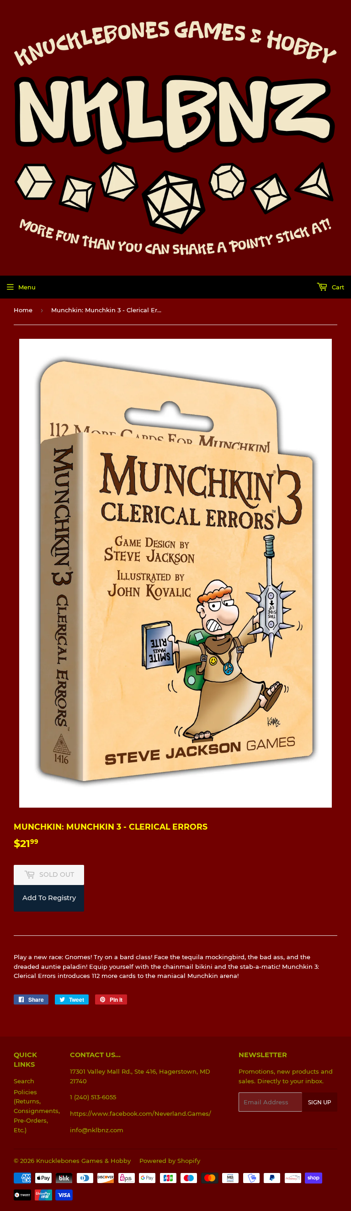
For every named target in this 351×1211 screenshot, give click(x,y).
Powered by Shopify (169, 1160)
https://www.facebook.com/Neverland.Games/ (140, 1113)
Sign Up (319, 1102)
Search (24, 1081)
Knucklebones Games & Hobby (83, 1160)
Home (23, 310)
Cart (337, 287)
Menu (27, 287)
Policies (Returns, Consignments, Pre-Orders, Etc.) (37, 1111)
